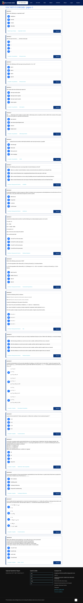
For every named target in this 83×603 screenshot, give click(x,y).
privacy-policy (58, 589)
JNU (31, 578)
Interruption (21, 107)
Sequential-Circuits (22, 30)
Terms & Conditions (58, 591)
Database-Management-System (14, 184)
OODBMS (24, 184)
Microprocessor (22, 56)
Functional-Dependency (27, 286)
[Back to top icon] (76, 600)
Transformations (21, 433)
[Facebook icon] (71, 600)
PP (63, 589)
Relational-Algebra (26, 253)
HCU (32, 576)
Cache (20, 159)
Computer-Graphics (12, 408)
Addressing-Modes (23, 133)
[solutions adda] (8, 2)
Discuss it (58, 31)
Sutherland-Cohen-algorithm (23, 466)
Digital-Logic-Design (12, 30)
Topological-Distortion (22, 493)
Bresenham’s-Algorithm (22, 408)
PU (31, 583)
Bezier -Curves (21, 562)
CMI (31, 573)
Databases (25, 211)
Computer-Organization (12, 56)
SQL (23, 328)
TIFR (32, 581)
